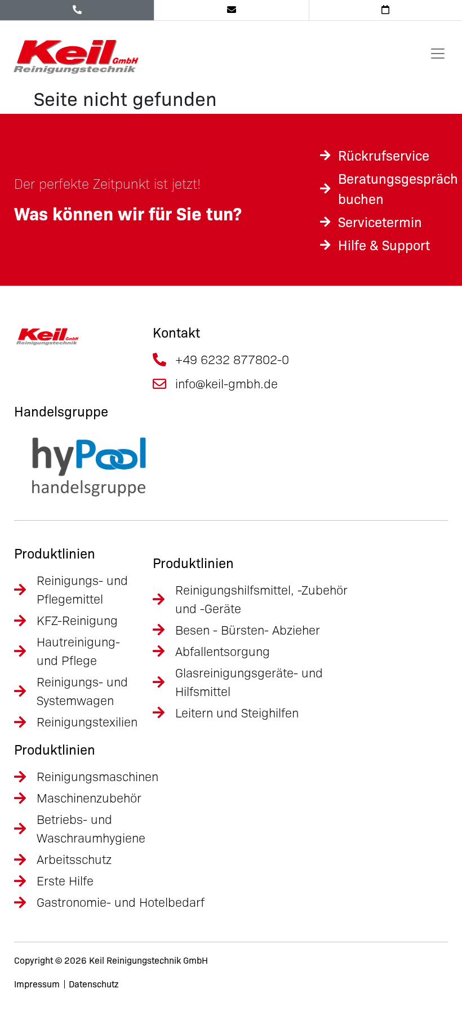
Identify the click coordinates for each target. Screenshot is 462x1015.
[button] (25, 990)
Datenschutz (93, 984)
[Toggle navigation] (438, 53)
